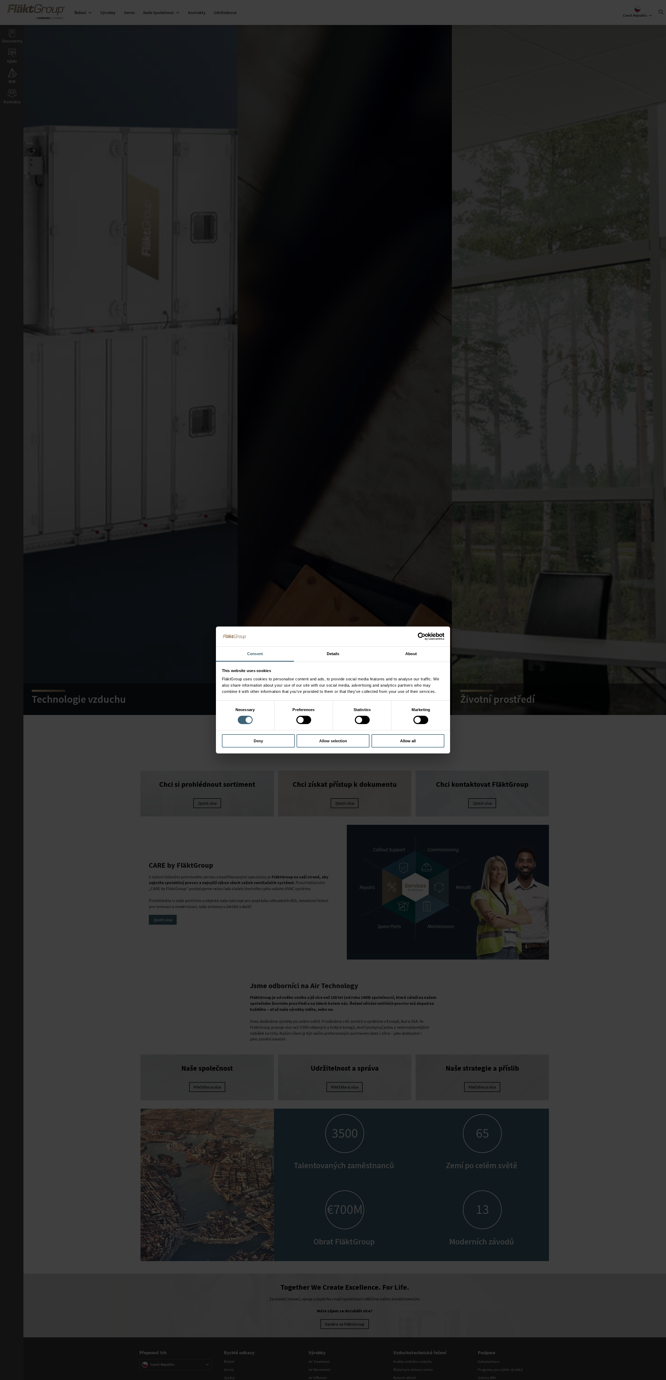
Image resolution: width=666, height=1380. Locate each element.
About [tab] (411, 653)
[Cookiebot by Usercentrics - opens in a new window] (421, 636)
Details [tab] (333, 653)
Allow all (408, 741)
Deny (258, 741)
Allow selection (333, 741)
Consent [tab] (255, 653)
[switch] (303, 720)
